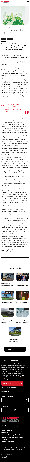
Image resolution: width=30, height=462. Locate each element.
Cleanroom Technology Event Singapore (12, 437)
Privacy (3, 444)
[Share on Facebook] (11, 250)
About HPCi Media (6, 428)
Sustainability (26, 309)
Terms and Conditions (7, 441)
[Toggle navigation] (28, 2)
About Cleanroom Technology (9, 426)
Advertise (4, 439)
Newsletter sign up (6, 430)
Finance (12, 273)
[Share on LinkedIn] (7, 250)
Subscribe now (10, 349)
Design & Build (26, 273)
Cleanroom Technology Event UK (10, 435)
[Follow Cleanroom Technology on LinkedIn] (15, 410)
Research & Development (9, 292)
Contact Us (4, 432)
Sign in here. (14, 387)
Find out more (5, 391)
